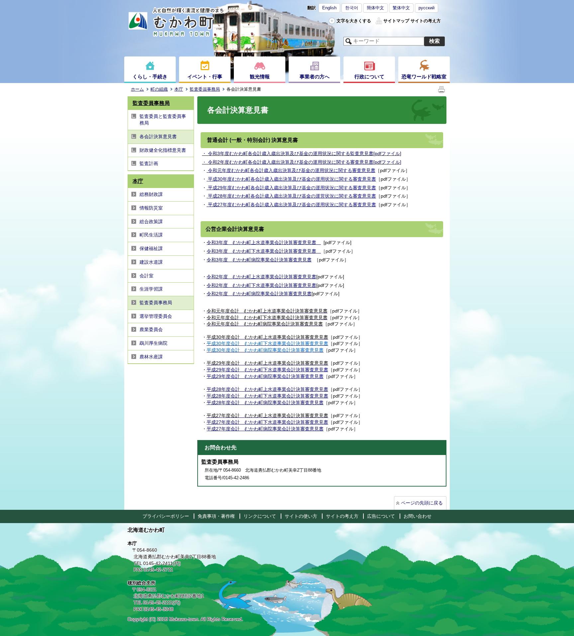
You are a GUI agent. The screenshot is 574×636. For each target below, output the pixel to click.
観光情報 (260, 76)
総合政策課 (151, 221)
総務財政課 (151, 194)
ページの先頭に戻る (422, 502)
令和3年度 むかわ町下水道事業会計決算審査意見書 (264, 251)
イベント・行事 (204, 76)
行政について (369, 76)
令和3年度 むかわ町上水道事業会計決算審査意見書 (264, 242)
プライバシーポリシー (166, 516)
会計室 (146, 275)
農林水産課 (151, 356)
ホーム (137, 89)
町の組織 (159, 89)
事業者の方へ (315, 76)
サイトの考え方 (426, 20)
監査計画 (149, 163)
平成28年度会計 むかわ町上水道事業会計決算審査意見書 (267, 389)
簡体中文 (375, 7)
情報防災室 (151, 208)
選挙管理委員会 (156, 316)
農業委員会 (151, 329)
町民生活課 (151, 234)
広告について (381, 516)
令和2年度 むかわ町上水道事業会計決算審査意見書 (261, 276)
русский (426, 7)
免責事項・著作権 (216, 516)
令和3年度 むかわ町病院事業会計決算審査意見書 (259, 259)
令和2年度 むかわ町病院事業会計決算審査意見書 (259, 293)
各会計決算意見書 (158, 136)
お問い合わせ (417, 516)
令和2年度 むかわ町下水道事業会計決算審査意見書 (261, 285)
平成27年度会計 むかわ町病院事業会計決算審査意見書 (265, 428)
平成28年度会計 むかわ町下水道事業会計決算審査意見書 (267, 396)
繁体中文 (401, 7)
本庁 (178, 89)
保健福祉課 (151, 248)
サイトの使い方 (301, 516)
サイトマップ (396, 20)
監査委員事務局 (205, 89)
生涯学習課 (151, 289)
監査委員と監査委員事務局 (163, 120)
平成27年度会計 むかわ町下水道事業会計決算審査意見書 (267, 422)
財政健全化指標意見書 (163, 150)
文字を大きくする (353, 20)
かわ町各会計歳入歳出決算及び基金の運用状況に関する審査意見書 (303, 162)
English (329, 7)
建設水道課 (151, 262)
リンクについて (259, 516)
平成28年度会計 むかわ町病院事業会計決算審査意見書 (265, 402)
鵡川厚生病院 (153, 343)
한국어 (351, 7)
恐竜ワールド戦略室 (424, 76)
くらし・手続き (150, 76)
